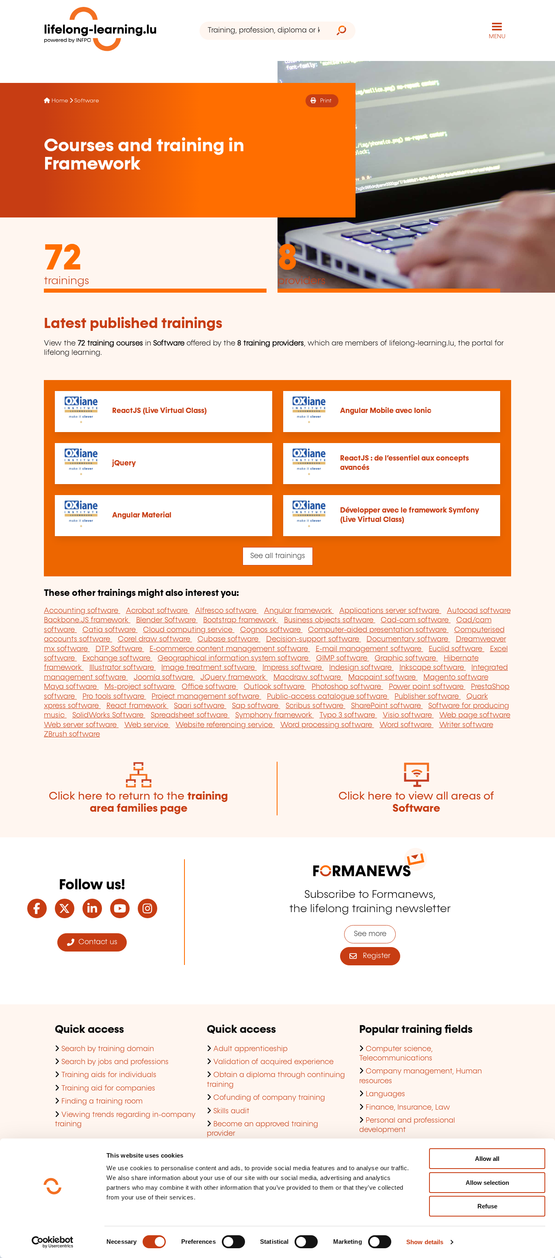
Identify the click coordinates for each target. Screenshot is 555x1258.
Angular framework (299, 611)
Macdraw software (308, 677)
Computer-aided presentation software (378, 630)
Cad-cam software (416, 620)
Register (373, 956)
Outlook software (275, 687)
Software (86, 101)
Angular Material (141, 515)
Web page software (474, 715)
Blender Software (167, 620)
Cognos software (271, 630)
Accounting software (82, 611)
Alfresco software (226, 611)
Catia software (110, 630)
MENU (497, 36)
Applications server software (390, 611)
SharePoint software (387, 706)
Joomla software (164, 677)
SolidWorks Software (108, 715)
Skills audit (231, 1111)
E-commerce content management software (230, 649)
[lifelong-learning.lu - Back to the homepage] (100, 31)
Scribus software (315, 706)
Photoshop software (347, 687)
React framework (137, 706)
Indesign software (361, 667)
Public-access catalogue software (328, 696)
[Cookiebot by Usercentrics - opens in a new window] (52, 1242)
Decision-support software (313, 639)
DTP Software (119, 649)
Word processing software (327, 725)
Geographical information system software (234, 658)
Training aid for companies (108, 1088)
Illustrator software (122, 667)
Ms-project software (140, 687)
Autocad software (479, 611)
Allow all (487, 1158)
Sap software (256, 706)
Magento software (455, 677)
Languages (385, 1094)
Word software (406, 725)
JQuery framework (234, 677)
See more (370, 934)
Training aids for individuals (108, 1075)
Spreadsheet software (190, 715)
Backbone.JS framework (87, 620)
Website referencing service (225, 725)
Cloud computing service (188, 630)
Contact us (95, 942)
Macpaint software (383, 677)
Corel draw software (155, 639)
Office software (210, 687)
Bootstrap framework (240, 620)
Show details (424, 1241)
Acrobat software (158, 611)
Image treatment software (209, 667)
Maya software (71, 687)
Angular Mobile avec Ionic (385, 411)
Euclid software (456, 649)
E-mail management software (369, 649)
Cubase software (228, 639)
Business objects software (329, 620)
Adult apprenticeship (250, 1049)
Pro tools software (114, 696)
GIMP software (342, 658)
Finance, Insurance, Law (408, 1107)
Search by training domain (107, 1049)
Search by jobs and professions (115, 1062)
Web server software (81, 725)
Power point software (427, 687)
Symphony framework (274, 715)
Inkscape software (432, 667)
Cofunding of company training (269, 1098)
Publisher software (428, 696)
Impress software (293, 667)
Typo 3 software (348, 715)
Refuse (487, 1206)
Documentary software (408, 639)
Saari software (200, 706)
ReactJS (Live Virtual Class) (159, 411)
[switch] (233, 1241)
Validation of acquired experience (273, 1062)
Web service (147, 725)
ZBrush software (72, 734)
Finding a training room (102, 1101)
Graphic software (406, 658)
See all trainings (277, 556)
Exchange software (117, 658)
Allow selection (487, 1182)
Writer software (466, 725)
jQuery (124, 463)
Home (60, 101)
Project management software (206, 696)
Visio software (408, 715)
